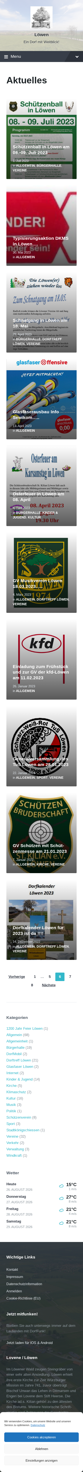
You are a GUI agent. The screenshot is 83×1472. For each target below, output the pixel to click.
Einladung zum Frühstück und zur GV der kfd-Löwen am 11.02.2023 (41, 672)
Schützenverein (18, 1117)
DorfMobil (14, 1054)
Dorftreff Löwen (53, 599)
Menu (16, 56)
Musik (11, 1105)
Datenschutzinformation (24, 1284)
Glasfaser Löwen (19, 1067)
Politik (11, 1111)
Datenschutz (38, 1425)
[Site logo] (41, 27)
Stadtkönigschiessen (22, 1130)
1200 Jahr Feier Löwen (24, 1029)
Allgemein (25, 165)
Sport (42, 777)
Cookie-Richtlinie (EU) (23, 1298)
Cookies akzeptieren (41, 1437)
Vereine (20, 170)
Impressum (14, 1277)
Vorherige (17, 977)
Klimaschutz (16, 1092)
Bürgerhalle (49, 165)
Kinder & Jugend (19, 1079)
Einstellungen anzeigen (41, 1460)
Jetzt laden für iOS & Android (29, 1343)
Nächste (49, 985)
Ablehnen (41, 1449)
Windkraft (14, 1156)
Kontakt (12, 1269)
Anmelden (14, 1291)
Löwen (41, 34)
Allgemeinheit (17, 1041)
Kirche (43, 864)
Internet (12, 1073)
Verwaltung (15, 1149)
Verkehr (12, 1143)
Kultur (34, 517)
